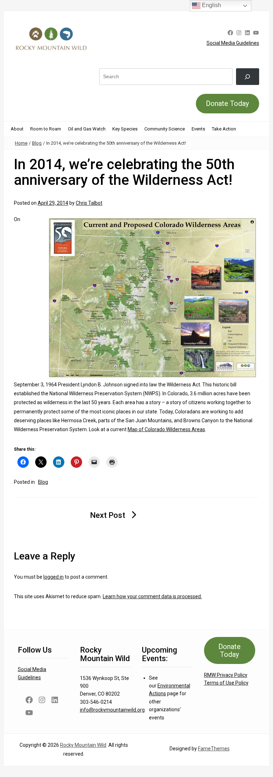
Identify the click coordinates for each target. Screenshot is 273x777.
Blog (37, 143)
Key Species (125, 129)
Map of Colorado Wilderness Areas (166, 429)
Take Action (224, 129)
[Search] (247, 76)
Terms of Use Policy (226, 683)
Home (21, 143)
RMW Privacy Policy (225, 675)
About (17, 129)
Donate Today (227, 103)
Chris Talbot (89, 203)
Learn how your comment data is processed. (152, 596)
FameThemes (214, 748)
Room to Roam (45, 129)
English (210, 5)
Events (198, 129)
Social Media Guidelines (233, 43)
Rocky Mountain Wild (83, 745)
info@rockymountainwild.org (112, 710)
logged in (53, 577)
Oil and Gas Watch (87, 129)
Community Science (164, 129)
